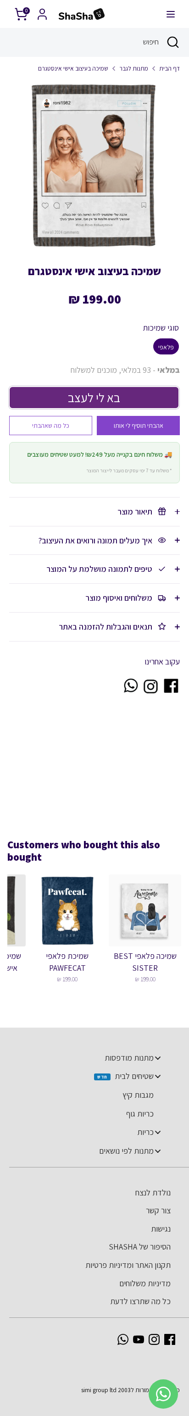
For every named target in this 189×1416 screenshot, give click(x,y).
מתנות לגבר (133, 68)
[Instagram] (154, 1339)
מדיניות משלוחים (145, 1283)
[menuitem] (90, 1058)
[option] (94, 165)
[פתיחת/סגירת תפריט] (170, 14)
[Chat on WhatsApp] (130, 691)
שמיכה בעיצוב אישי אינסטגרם (73, 68)
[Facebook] (169, 1339)
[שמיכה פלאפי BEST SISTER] (145, 910)
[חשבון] (42, 11)
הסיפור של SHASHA (140, 1246)
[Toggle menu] (158, 1057)
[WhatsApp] (122, 1339)
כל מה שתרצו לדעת (140, 1301)
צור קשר (158, 1210)
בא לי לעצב (94, 397)
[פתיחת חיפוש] (174, 42)
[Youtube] (138, 1339)
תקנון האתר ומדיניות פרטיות (128, 1265)
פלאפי (166, 347)
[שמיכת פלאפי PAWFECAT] (67, 910)
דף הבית (169, 68)
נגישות (161, 1228)
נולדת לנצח (153, 1192)
